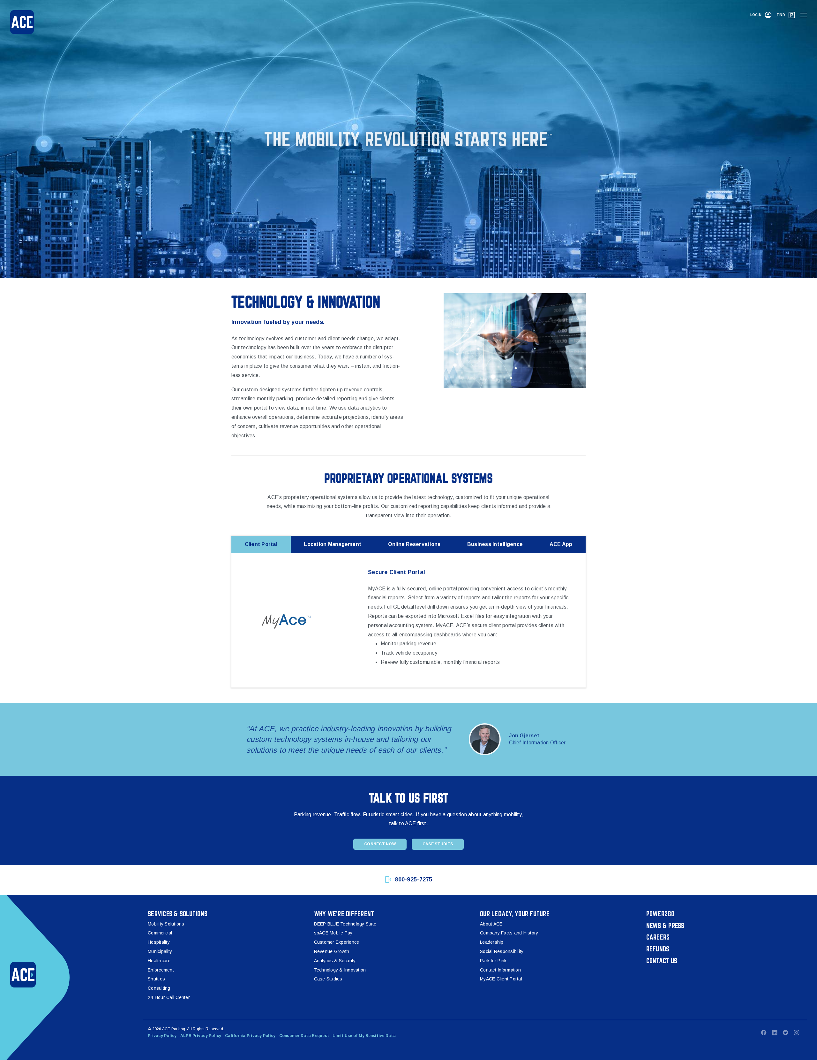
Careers (658, 937)
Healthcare (159, 960)
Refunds (658, 949)
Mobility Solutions (166, 923)
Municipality (160, 951)
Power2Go (660, 914)
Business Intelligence (495, 544)
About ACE (491, 923)
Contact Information (500, 969)
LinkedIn (774, 1032)
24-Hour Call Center (169, 997)
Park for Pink (493, 960)
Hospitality (159, 942)
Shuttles (156, 978)
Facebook (764, 1032)
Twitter (785, 1032)
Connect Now (380, 844)
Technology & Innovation (340, 969)
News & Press (665, 925)
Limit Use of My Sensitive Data (364, 1035)
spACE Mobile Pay (333, 932)
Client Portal (261, 544)
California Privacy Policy (250, 1035)
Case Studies (438, 844)
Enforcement (161, 969)
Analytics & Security (335, 960)
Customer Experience (336, 942)
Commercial (160, 932)
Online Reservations (414, 544)
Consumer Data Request (304, 1035)
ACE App (561, 544)
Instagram (796, 1032)
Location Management (332, 544)
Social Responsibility (501, 951)
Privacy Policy (162, 1035)
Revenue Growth (331, 951)
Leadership (492, 942)
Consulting (159, 988)
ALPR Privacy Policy (200, 1035)
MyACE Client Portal (501, 978)
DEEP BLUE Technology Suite (345, 923)
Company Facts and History (509, 932)
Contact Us (662, 960)
